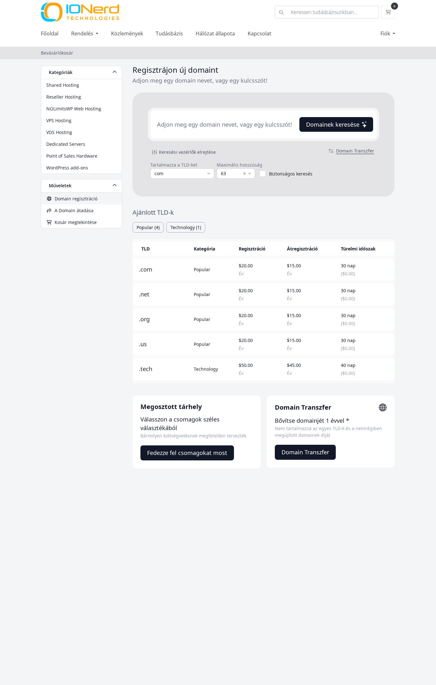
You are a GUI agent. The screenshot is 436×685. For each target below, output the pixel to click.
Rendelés (82, 33)
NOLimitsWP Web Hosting (73, 109)
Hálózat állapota (215, 33)
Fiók (385, 33)
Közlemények (127, 33)
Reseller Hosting (63, 97)
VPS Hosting (58, 120)
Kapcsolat (259, 33)
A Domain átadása (73, 210)
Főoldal (49, 33)
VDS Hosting (59, 132)
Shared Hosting (62, 85)
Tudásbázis (169, 33)
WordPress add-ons (67, 168)
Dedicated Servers (65, 144)
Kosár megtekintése (74, 222)
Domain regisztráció (74, 199)
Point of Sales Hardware (71, 156)
